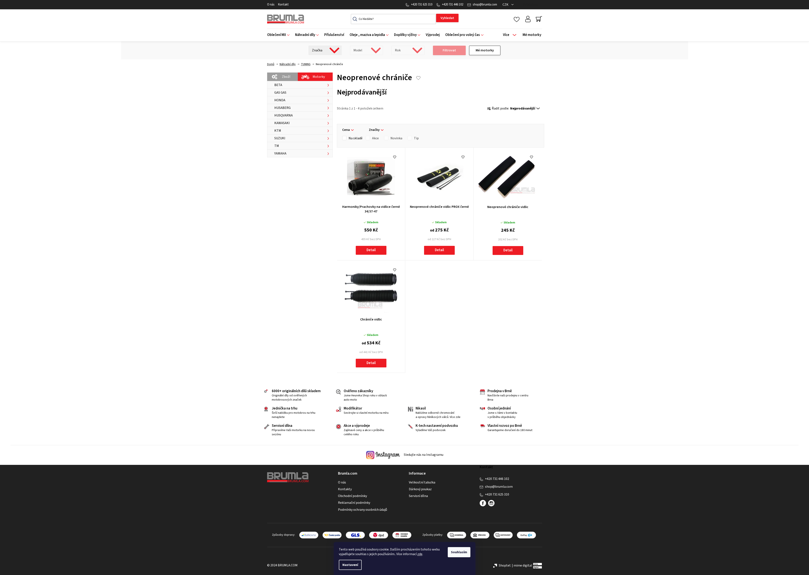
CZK (506, 4)
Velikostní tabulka (422, 482)
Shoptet (505, 565)
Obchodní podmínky (352, 496)
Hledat (447, 18)
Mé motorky (485, 50)
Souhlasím (459, 552)
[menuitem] (279, 35)
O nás (271, 4)
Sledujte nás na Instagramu (423, 455)
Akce (375, 138)
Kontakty (345, 489)
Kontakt (283, 4)
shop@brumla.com (485, 4)
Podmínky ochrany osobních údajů (362, 509)
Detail (371, 250)
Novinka (396, 138)
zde (419, 554)
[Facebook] (483, 503)
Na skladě (356, 138)
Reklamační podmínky (354, 502)
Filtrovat (449, 50)
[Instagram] (491, 503)
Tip (416, 138)
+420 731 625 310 (421, 4)
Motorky (319, 76)
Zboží (286, 76)
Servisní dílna (418, 496)
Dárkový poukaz (420, 489)
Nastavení (350, 565)
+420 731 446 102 (452, 4)
